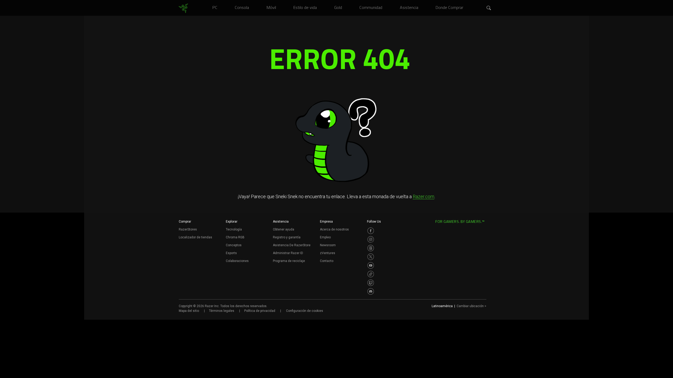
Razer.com (423, 196)
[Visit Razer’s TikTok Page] (370, 274)
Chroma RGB (235, 237)
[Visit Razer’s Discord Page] (370, 291)
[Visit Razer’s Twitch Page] (370, 282)
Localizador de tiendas (195, 237)
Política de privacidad (259, 311)
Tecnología (234, 229)
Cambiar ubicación (471, 306)
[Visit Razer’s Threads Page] (370, 248)
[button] (489, 8)
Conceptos (234, 245)
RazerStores (188, 229)
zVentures (327, 253)
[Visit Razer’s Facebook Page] (370, 230)
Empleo (325, 237)
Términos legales (221, 311)
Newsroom (328, 245)
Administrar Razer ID (288, 253)
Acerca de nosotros (334, 229)
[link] (183, 8)
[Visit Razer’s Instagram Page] (370, 239)
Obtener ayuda (283, 229)
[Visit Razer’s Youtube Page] (370, 265)
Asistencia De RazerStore (291, 245)
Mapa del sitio (189, 311)
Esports (231, 253)
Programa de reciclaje (289, 261)
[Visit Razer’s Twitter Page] (370, 256)
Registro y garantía (286, 237)
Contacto (326, 261)
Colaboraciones (237, 261)
